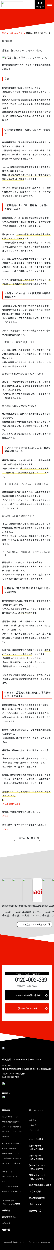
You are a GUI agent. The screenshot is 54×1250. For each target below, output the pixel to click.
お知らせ (6, 1223)
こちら (5, 816)
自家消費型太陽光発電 (10, 1121)
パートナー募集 (36, 1139)
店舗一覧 (6, 1229)
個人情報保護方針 (37, 1197)
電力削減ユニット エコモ (12, 1131)
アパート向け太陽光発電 (11, 1126)
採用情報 (33, 1210)
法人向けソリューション (11, 1116)
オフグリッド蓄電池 (10, 1186)
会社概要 (32, 1120)
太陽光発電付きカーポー (11, 1158)
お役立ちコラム (9, 1216)
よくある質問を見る (11, 803)
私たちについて (36, 1110)
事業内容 (6, 1110)
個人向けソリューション (11, 1143)
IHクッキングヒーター (10, 1176)
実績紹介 (6, 1210)
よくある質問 (35, 1191)
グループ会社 (34, 1130)
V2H (3, 1181)
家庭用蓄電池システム (10, 1153)
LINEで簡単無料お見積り (40, 1185)
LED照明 (5, 1136)
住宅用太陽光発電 (9, 1148)
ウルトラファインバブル (11, 1191)
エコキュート (7, 1171)
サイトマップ (35, 1204)
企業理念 (32, 1125)
